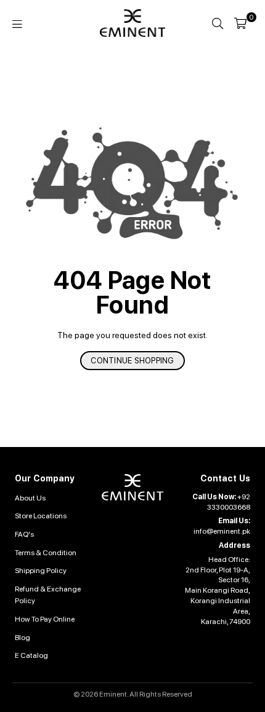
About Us (30, 498)
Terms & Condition (45, 552)
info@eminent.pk (222, 531)
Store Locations (41, 516)
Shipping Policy (41, 570)
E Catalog (31, 655)
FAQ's (24, 534)
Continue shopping (132, 360)
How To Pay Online (45, 619)
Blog (22, 637)
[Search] (217, 23)
